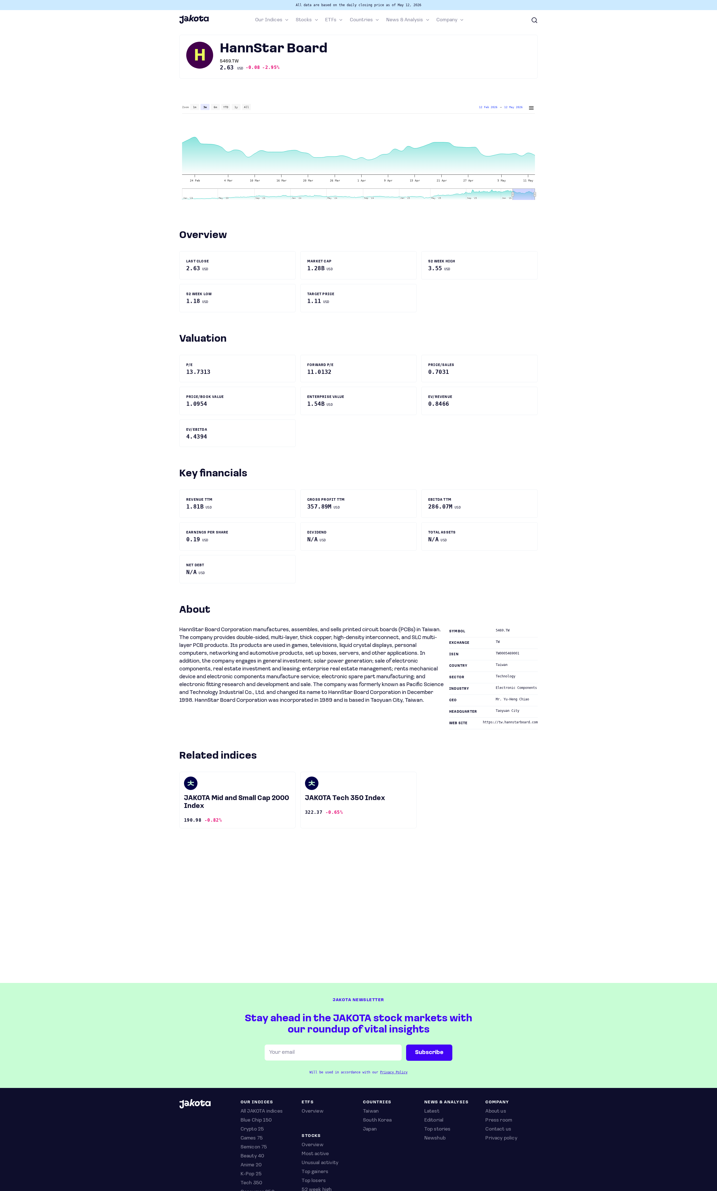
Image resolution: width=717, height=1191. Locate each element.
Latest (431, 1111)
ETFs (330, 20)
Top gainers (315, 1171)
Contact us (498, 1129)
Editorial (434, 1120)
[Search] (534, 20)
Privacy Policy (394, 1072)
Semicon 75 (254, 1147)
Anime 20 (251, 1165)
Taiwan (371, 1111)
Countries (361, 20)
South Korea (377, 1120)
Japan (370, 1129)
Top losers (314, 1180)
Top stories (437, 1129)
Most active (315, 1154)
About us (495, 1111)
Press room (498, 1120)
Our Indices (268, 20)
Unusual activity (320, 1163)
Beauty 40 (252, 1156)
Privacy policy (501, 1138)
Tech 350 (251, 1183)
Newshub (435, 1138)
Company (446, 20)
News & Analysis (404, 20)
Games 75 (252, 1138)
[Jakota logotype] (194, 22)
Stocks (304, 20)
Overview (312, 1145)
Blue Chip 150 (256, 1120)
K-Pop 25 (251, 1174)
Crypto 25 (252, 1129)
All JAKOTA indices (262, 1111)
